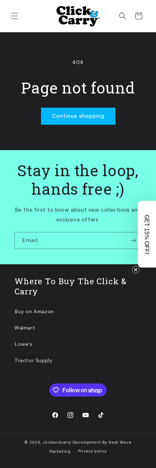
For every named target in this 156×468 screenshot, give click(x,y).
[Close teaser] (135, 269)
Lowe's (24, 344)
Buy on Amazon (34, 311)
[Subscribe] (133, 240)
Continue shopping (78, 116)
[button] (14, 16)
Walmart (25, 328)
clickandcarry (57, 442)
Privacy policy (92, 451)
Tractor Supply (33, 360)
